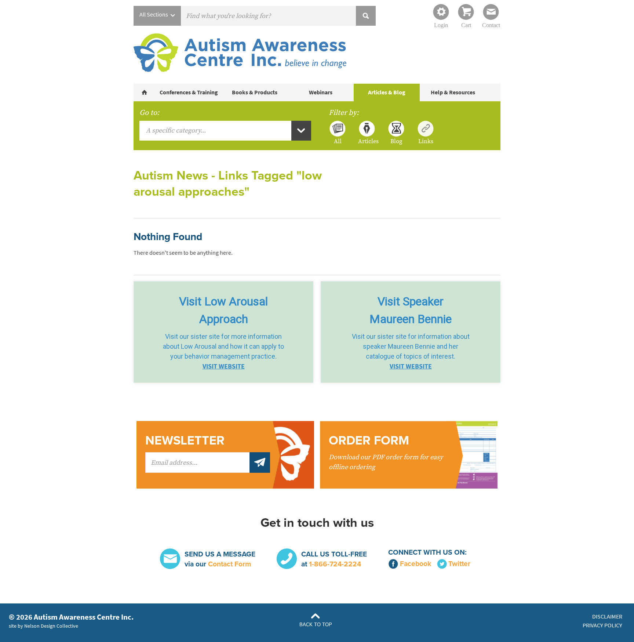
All (338, 141)
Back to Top (315, 624)
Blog (396, 141)
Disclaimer (607, 616)
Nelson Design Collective (51, 626)
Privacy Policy (602, 625)
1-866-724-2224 (335, 564)
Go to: (149, 112)
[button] (223, 332)
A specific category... (176, 130)
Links (425, 141)
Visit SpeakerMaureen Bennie (410, 310)
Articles (367, 141)
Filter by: (344, 112)
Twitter (459, 563)
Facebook (415, 563)
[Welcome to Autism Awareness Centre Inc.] (145, 92)
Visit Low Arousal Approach (223, 310)
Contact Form (229, 564)
